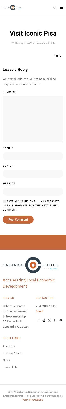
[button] (55, 7)
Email (8, 166)
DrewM (28, 43)
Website (9, 183)
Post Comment (18, 219)
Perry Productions (32, 399)
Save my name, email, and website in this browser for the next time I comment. (31, 205)
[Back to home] (12, 7)
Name (8, 148)
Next (56, 56)
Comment (10, 92)
